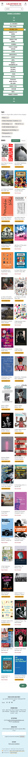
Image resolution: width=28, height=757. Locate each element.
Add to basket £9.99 (5, 193)
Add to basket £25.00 (5, 300)
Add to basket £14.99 (5, 409)
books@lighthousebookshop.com (15, 720)
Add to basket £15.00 (5, 433)
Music (5, 117)
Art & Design (7, 124)
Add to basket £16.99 (5, 167)
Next (23, 685)
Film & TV (19, 124)
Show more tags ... (6, 136)
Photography (7, 133)
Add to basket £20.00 (19, 461)
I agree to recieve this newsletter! (12, 736)
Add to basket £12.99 (19, 167)
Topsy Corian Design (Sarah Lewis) (16, 750)
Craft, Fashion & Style (9, 127)
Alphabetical (15, 140)
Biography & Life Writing (10, 130)
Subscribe (22, 736)
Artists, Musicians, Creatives (11, 120)
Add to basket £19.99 (5, 325)
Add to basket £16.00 (5, 488)
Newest (23, 140)
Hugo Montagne (13, 752)
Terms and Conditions (14, 743)
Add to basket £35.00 (5, 461)
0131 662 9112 (16, 721)
